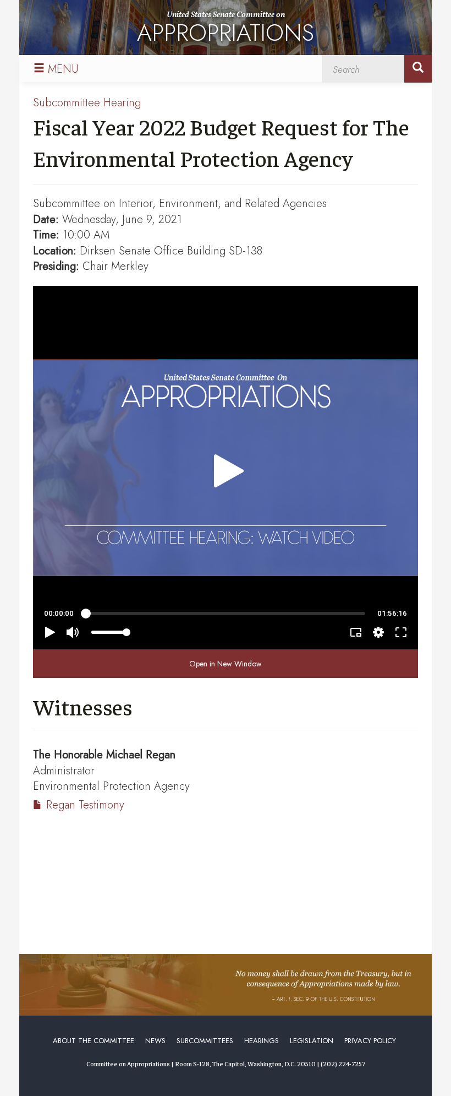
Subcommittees (205, 1040)
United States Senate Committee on (225, 29)
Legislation (311, 1040)
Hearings (261, 1040)
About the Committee (93, 1040)
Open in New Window (225, 663)
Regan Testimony (85, 805)
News (155, 1040)
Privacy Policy (370, 1040)
